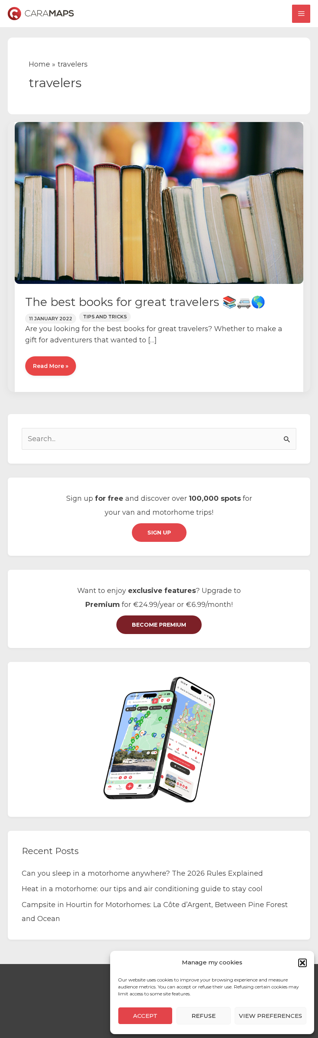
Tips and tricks (105, 317)
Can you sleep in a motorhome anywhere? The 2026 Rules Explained (142, 873)
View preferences (270, 1015)
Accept (145, 1015)
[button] (302, 963)
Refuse (204, 1015)
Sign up (159, 532)
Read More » (50, 369)
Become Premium (159, 624)
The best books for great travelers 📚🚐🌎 (145, 302)
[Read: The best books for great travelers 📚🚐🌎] (159, 202)
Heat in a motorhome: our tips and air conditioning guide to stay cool (142, 889)
